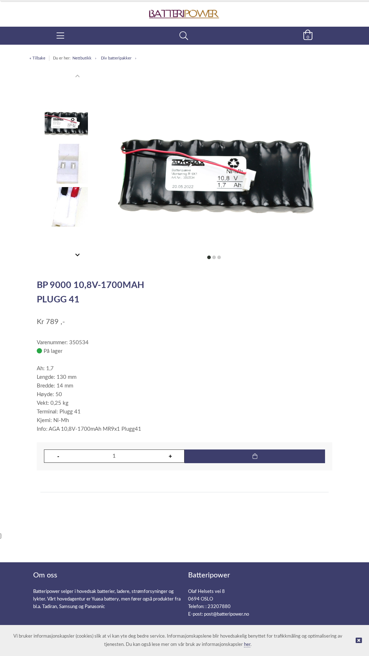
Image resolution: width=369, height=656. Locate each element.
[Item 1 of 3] (66, 165)
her (247, 644)
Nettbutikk (82, 58)
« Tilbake (37, 58)
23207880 (219, 606)
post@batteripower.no (226, 614)
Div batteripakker (116, 58)
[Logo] (184, 10)
